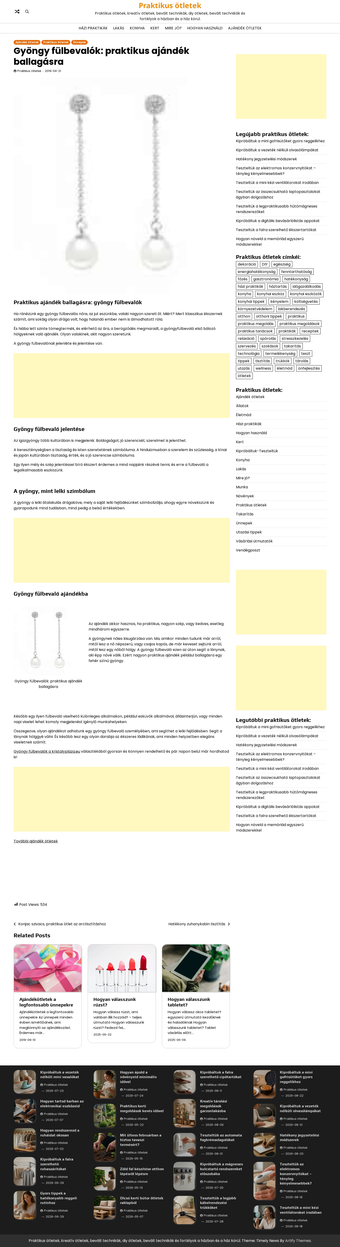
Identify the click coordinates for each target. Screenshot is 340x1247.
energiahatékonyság (256, 271)
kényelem (279, 301)
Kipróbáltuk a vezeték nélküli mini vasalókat (59, 1074)
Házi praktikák (93, 28)
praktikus (296, 316)
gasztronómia (265, 279)
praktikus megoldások (299, 323)
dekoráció (247, 264)
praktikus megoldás (256, 323)
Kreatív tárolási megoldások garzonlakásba (213, 1106)
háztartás (278, 286)
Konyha (137, 28)
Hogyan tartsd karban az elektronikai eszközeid (62, 1103)
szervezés (247, 346)
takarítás (292, 346)
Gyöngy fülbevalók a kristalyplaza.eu (47, 751)
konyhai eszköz (270, 294)
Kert (154, 28)
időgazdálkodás (307, 286)
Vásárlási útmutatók (254, 541)
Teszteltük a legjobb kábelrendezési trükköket (218, 1203)
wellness (263, 368)
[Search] (27, 11)
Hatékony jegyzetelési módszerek (266, 159)
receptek (310, 331)
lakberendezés (291, 309)
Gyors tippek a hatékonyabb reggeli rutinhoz (58, 1198)
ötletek (244, 376)
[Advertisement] (122, 385)
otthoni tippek (269, 316)
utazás (244, 368)
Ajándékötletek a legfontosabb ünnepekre (46, 1001)
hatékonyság (296, 279)
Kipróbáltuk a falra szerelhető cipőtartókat (220, 1074)
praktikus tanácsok (255, 331)
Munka (242, 487)
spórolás (268, 338)
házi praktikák (250, 286)
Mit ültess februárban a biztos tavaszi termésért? (140, 1140)
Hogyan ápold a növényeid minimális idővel (138, 1077)
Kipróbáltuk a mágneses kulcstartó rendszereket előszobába (221, 1169)
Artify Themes (298, 1240)
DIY (265, 264)
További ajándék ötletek (36, 841)
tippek (244, 361)
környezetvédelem (255, 309)
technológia (249, 353)
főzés (242, 279)
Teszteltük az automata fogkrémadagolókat (221, 1137)
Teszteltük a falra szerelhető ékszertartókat (276, 229)
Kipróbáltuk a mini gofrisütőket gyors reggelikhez (280, 141)
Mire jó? (173, 28)
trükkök (283, 361)
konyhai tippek (251, 301)
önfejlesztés (309, 368)
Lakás (118, 28)
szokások (270, 346)
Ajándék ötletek (245, 28)
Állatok (242, 405)
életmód (284, 368)
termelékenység (280, 353)
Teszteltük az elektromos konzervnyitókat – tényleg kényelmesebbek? (276, 170)
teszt (305, 353)
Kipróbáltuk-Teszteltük (257, 451)
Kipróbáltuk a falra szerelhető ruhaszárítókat (56, 1164)
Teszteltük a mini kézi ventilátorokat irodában (277, 182)
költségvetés (306, 301)
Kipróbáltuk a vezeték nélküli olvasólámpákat (277, 150)
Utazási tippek (249, 532)
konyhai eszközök (306, 294)
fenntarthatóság (296, 271)
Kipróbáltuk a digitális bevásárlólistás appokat (278, 220)
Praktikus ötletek (170, 5)
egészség (282, 264)
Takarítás (244, 514)
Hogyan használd (205, 28)
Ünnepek (79, 42)
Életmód (243, 415)
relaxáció (246, 338)
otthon (244, 316)
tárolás (301, 361)
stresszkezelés (295, 338)
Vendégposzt (248, 550)
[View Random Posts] (17, 11)
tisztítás (262, 361)
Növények (245, 496)
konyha (244, 294)
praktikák (287, 331)
